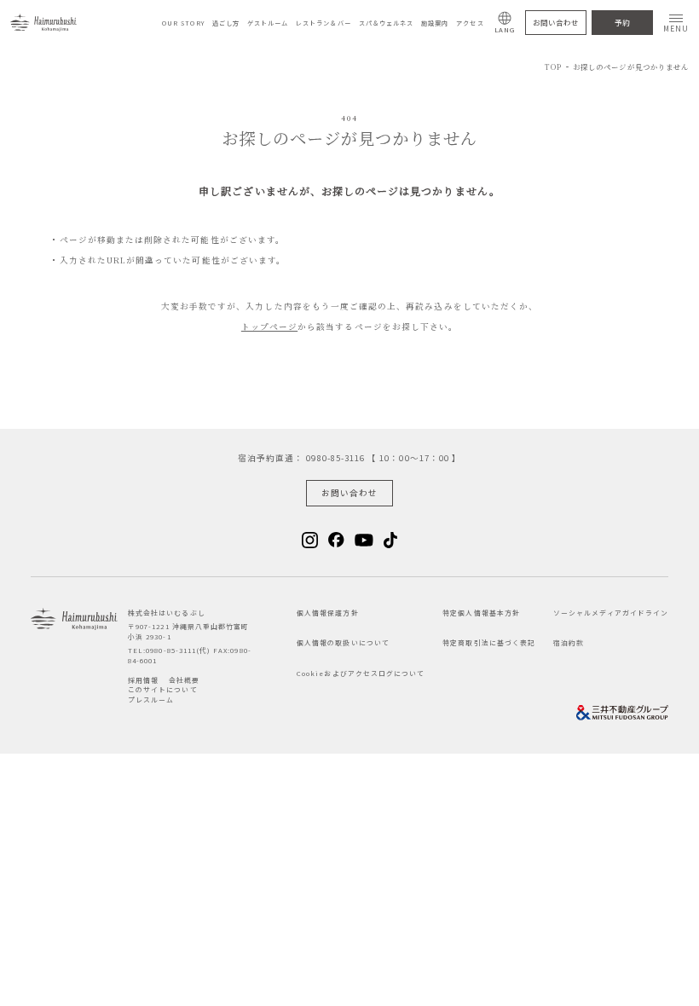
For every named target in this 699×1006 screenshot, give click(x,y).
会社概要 (184, 680)
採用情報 (143, 680)
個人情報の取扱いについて (343, 642)
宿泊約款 (568, 642)
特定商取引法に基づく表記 (488, 642)
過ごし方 (226, 23)
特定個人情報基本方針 (481, 612)
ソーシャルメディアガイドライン (610, 612)
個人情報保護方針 (327, 612)
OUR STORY (183, 23)
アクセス (469, 23)
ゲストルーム (267, 23)
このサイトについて (163, 689)
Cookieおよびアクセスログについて (361, 673)
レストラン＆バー (323, 23)
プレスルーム (151, 699)
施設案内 (434, 23)
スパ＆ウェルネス (386, 23)
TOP (553, 66)
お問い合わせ (556, 22)
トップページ (269, 326)
